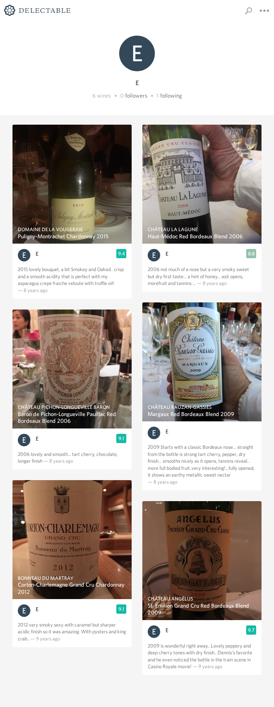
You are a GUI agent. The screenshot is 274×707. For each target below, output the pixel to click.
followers (136, 95)
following (171, 95)
